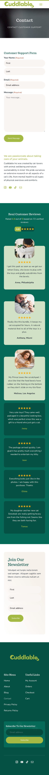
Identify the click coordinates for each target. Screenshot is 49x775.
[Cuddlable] (19, 1)
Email (11, 79)
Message (13, 92)
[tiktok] (15, 187)
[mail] (20, 187)
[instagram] (5, 187)
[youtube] (10, 187)
